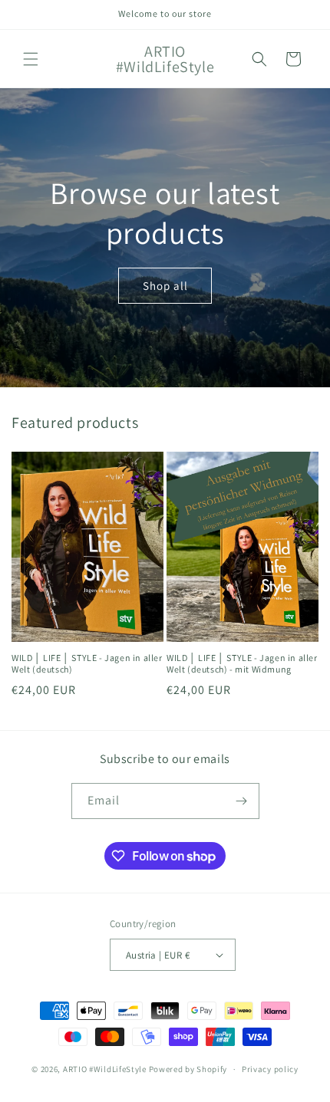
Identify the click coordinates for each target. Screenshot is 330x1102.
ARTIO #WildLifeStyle (105, 1069)
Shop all (165, 285)
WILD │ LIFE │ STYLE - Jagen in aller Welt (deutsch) (87, 664)
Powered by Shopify (188, 1069)
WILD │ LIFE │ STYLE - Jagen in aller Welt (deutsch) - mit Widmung (242, 664)
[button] (31, 59)
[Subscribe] (242, 801)
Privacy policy (270, 1069)
